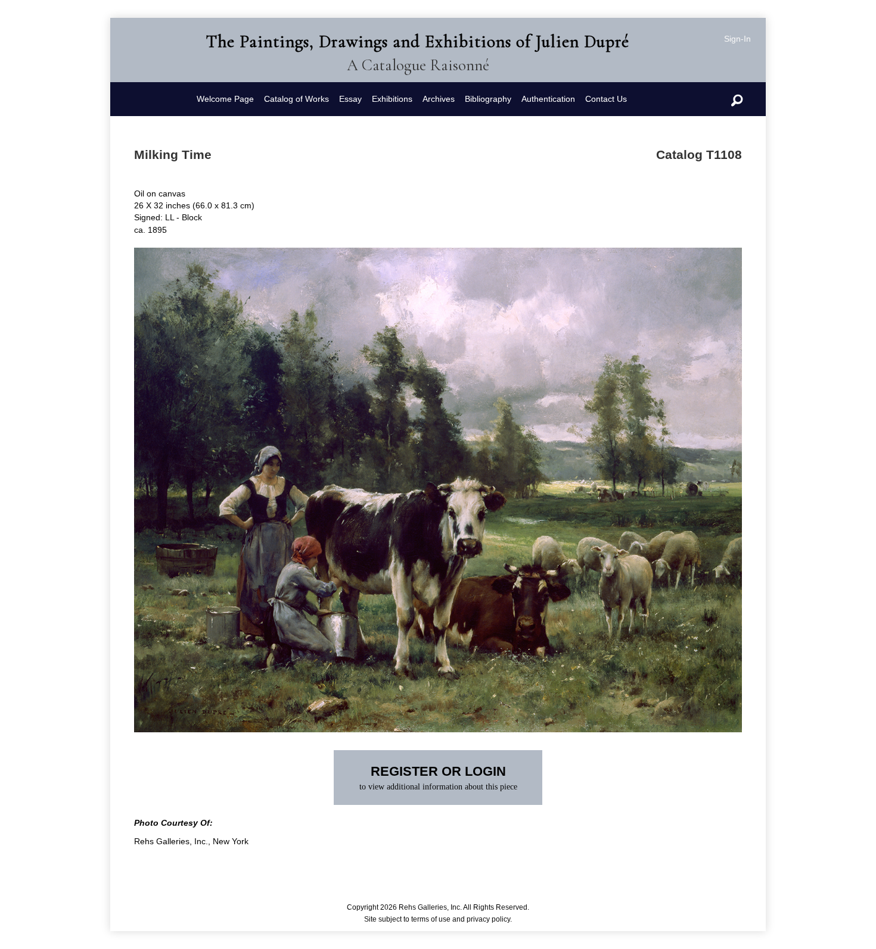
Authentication (548, 99)
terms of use (431, 919)
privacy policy (488, 919)
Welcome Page (225, 99)
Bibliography (488, 99)
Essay (350, 99)
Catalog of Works (296, 99)
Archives (439, 99)
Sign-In (737, 38)
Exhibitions (392, 99)
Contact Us (606, 99)
